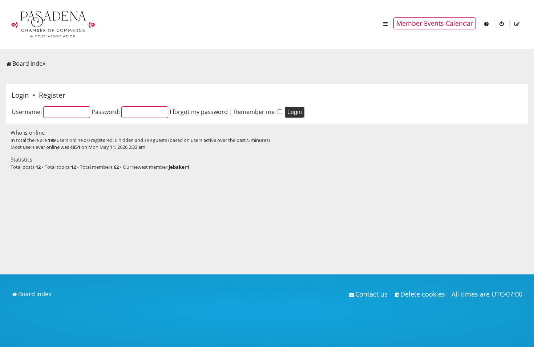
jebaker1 (179, 167)
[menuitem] (487, 23)
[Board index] (54, 24)
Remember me (255, 112)
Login (20, 95)
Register (52, 95)
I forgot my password (199, 112)
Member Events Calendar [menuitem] (434, 23)
